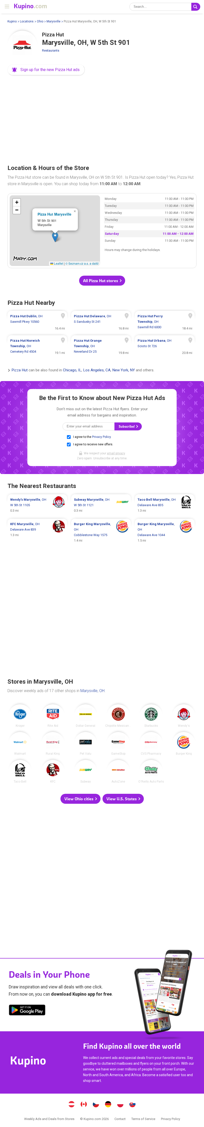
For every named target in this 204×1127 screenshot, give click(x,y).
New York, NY (123, 370)
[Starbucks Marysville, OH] (151, 715)
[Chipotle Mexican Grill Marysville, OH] (118, 715)
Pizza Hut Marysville (54, 214)
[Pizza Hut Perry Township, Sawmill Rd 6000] (164, 321)
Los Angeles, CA (96, 370)
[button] (46, 69)
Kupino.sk (132, 1105)
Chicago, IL (72, 370)
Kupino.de (108, 1105)
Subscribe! (127, 426)
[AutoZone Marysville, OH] (118, 771)
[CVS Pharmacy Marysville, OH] (151, 743)
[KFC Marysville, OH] (52, 771)
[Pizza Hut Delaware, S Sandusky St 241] (101, 321)
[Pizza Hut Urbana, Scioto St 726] (164, 346)
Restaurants (50, 50)
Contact (120, 1119)
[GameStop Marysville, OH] (118, 743)
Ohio (40, 21)
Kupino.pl (120, 1105)
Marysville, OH (92, 690)
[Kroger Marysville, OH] (20, 715)
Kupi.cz (96, 1105)
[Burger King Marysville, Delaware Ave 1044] (164, 532)
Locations (27, 21)
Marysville (53, 21)
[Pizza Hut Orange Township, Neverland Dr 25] (101, 346)
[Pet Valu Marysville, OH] (85, 743)
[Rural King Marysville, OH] (52, 743)
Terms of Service (143, 1119)
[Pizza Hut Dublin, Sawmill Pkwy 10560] (37, 321)
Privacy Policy (101, 437)
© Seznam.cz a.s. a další (82, 263)
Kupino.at (71, 1105)
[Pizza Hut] (22, 46)
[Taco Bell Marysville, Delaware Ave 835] (164, 505)
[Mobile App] (27, 1011)
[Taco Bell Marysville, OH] (20, 771)
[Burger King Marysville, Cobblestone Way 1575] (101, 532)
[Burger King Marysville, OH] (183, 743)
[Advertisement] (102, 118)
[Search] (195, 7)
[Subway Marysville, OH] (85, 771)
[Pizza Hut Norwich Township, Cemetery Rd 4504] (37, 346)
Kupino (12, 21)
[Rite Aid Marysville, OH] (52, 715)
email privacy (116, 453)
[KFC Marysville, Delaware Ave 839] (37, 532)
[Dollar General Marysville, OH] (85, 715)
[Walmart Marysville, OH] (20, 743)
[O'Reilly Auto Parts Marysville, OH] (151, 771)
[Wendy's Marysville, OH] (183, 715)
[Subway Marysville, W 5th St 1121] (101, 505)
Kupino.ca (84, 1105)
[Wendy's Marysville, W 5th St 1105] (37, 505)
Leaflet (58, 263)
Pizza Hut (19, 370)
